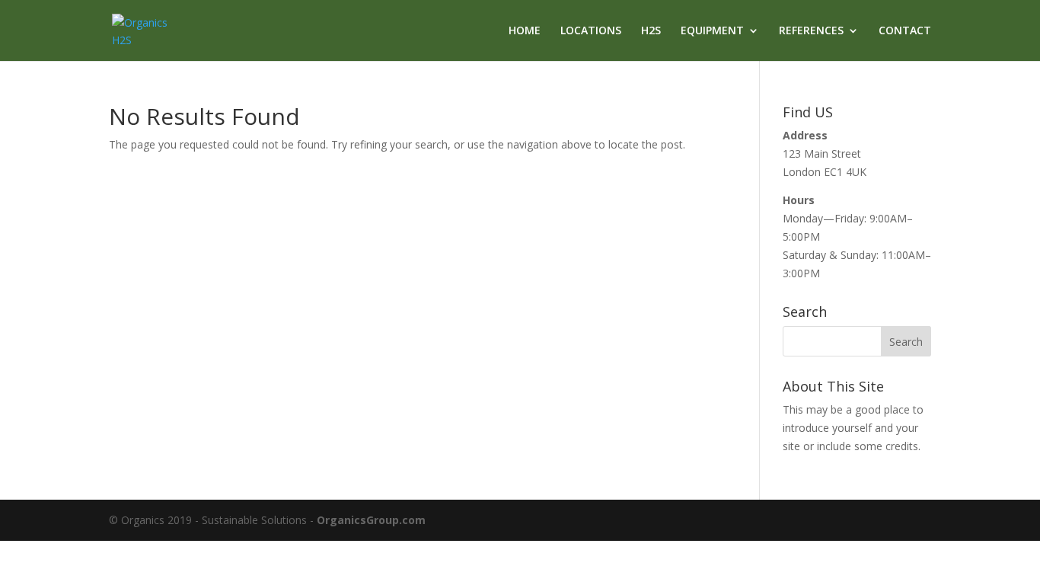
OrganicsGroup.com (371, 520)
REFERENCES (811, 31)
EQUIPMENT (712, 31)
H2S (651, 31)
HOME (525, 31)
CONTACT (905, 31)
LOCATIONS (590, 31)
